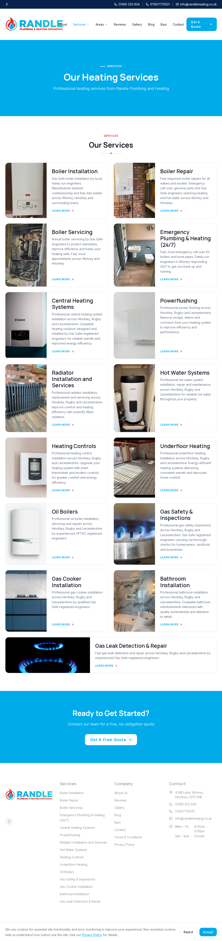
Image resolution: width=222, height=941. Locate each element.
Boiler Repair (69, 800)
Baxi (164, 24)
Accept (208, 932)
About (63, 24)
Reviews (120, 24)
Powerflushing (70, 835)
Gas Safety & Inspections (77, 879)
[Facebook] (6, 4)
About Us (120, 793)
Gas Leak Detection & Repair (80, 901)
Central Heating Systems (77, 827)
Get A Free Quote (108, 739)
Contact (178, 24)
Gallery (137, 24)
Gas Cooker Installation (76, 886)
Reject (188, 932)
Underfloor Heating (73, 864)
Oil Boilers (67, 872)
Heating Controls (72, 857)
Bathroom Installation (74, 894)
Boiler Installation (72, 793)
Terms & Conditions (128, 837)
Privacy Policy (124, 844)
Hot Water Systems (73, 850)
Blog (151, 24)
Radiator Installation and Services (83, 842)
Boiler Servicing (71, 807)
